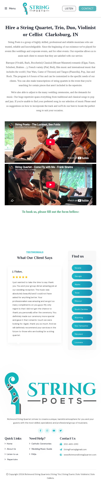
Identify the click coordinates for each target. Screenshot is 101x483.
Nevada (78, 268)
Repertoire (12, 459)
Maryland (79, 334)
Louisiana (79, 342)
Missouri (78, 301)
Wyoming (79, 317)
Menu (12, 8)
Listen (69, 8)
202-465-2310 (71, 444)
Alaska (77, 284)
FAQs (33, 454)
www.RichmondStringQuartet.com (80, 454)
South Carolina (81, 309)
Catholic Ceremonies (41, 444)
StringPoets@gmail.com (75, 449)
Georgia (78, 276)
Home (9, 444)
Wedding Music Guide (41, 449)
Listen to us (12, 454)
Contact (88, 8)
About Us (11, 449)
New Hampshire (81, 326)
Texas (77, 293)
